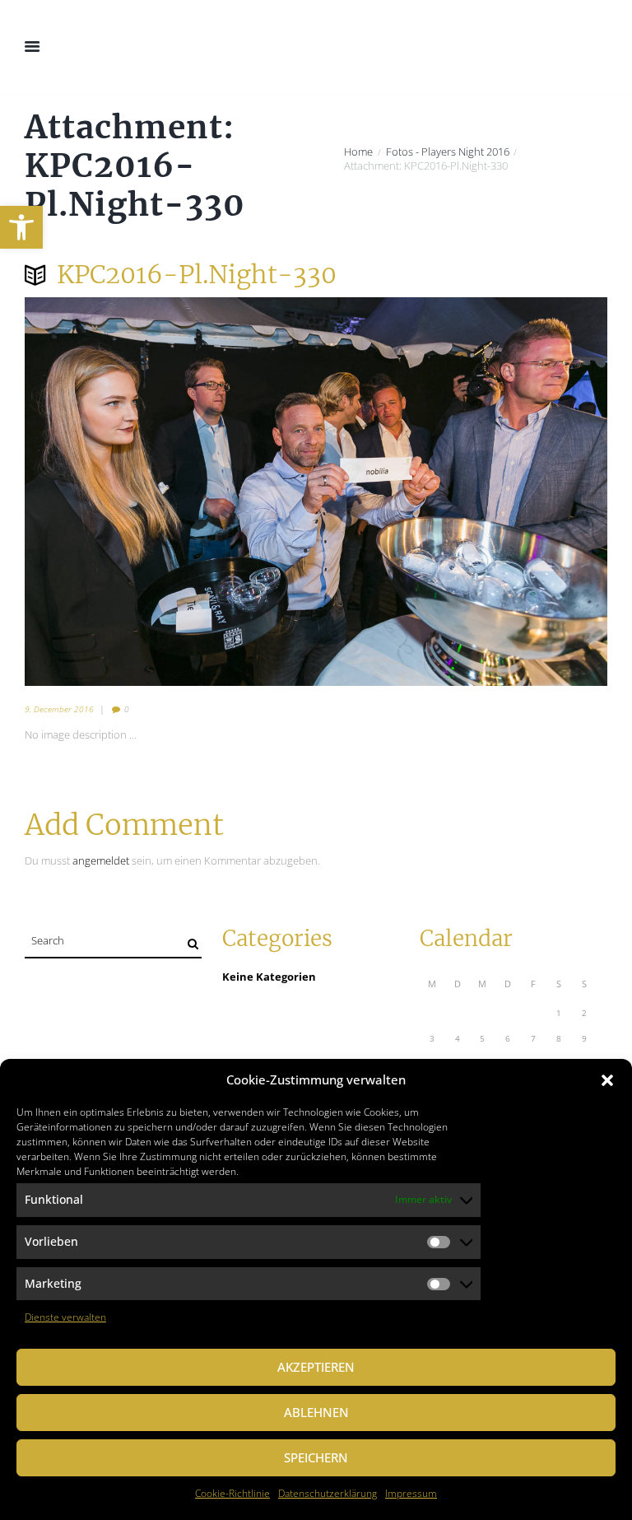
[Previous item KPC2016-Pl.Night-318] (170, 491)
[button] (21, 227)
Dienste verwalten (65, 1317)
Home (358, 152)
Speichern (316, 1457)
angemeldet (100, 860)
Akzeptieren (316, 1367)
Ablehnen (316, 1412)
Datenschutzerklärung (327, 1493)
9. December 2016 (59, 709)
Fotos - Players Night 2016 (447, 152)
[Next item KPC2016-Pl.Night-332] (461, 491)
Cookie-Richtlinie (232, 1493)
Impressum (411, 1493)
